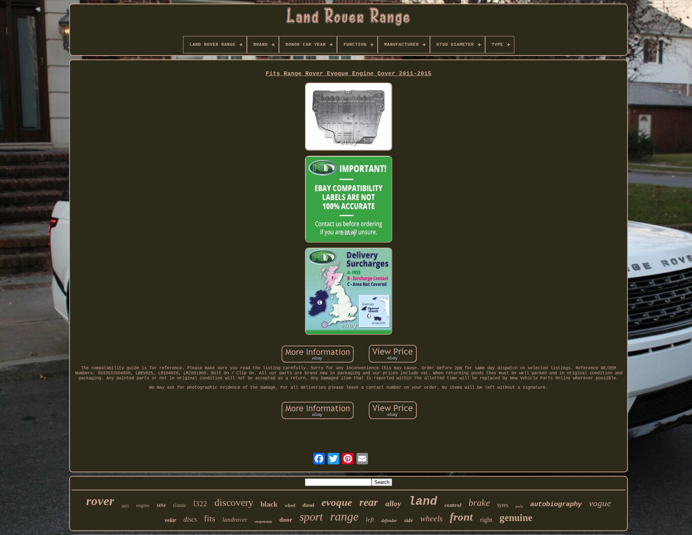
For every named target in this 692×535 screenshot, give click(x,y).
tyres (502, 505)
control (452, 505)
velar (170, 520)
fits (209, 518)
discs (190, 519)
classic (179, 505)
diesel (308, 505)
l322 (200, 503)
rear (368, 502)
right (486, 519)
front (461, 517)
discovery (233, 502)
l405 (125, 506)
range (344, 516)
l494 (161, 505)
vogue (600, 503)
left (370, 519)
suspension (263, 521)
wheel (290, 505)
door (285, 519)
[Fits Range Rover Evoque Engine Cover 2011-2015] (348, 117)
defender (389, 520)
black (269, 504)
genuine (516, 517)
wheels (431, 518)
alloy (393, 503)
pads (519, 506)
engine (143, 505)
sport (311, 516)
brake (479, 503)
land (422, 501)
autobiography (556, 504)
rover (100, 501)
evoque (336, 502)
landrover (235, 519)
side (408, 520)
